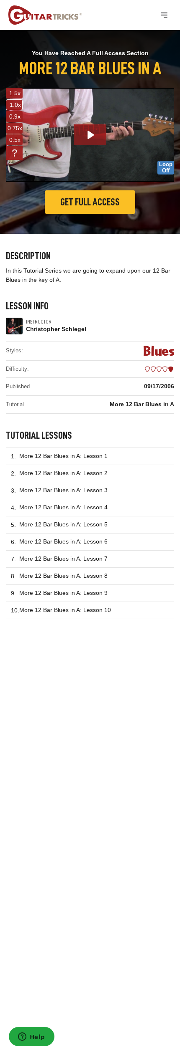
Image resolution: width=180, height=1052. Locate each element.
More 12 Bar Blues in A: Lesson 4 (63, 507)
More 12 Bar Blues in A (142, 404)
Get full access (90, 202)
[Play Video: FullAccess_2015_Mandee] (90, 134)
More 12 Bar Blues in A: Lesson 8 (63, 575)
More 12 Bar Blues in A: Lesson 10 (65, 610)
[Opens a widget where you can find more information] (31, 1037)
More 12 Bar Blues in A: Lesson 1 (63, 456)
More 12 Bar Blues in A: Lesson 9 (63, 592)
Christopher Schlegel (56, 329)
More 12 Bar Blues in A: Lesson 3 (63, 490)
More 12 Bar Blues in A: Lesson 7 (63, 558)
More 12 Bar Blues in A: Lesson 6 (63, 541)
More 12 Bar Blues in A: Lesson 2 (63, 473)
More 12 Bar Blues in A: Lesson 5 (63, 524)
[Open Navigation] (164, 15)
